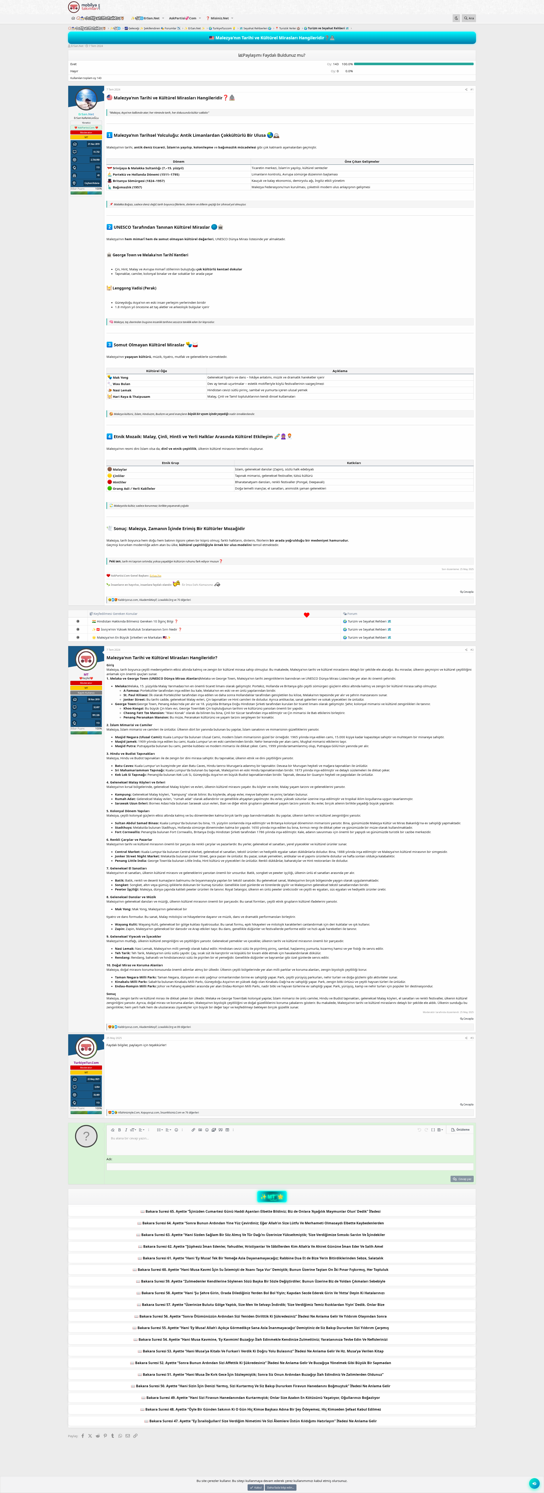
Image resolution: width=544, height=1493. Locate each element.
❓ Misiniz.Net (217, 18)
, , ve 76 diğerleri (158, 1112)
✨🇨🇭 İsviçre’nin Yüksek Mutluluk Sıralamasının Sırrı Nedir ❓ (137, 629)
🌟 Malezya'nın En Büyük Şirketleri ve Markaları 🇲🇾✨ (131, 637)
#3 (472, 1038)
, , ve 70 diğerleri (154, 600)
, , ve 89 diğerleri (154, 1027)
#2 (472, 650)
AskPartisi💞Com (182, 18)
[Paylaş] (466, 89)
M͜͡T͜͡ (271, 1196)
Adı (108, 1159)
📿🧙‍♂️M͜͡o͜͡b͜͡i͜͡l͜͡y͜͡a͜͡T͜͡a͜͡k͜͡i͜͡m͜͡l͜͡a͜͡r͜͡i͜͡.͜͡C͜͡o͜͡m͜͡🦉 (100, 18)
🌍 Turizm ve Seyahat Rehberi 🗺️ (367, 621)
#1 (472, 89)
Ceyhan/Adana (92, 183)
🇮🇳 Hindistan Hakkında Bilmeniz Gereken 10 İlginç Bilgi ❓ (135, 621)
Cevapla (468, 592)
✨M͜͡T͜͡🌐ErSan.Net (145, 18)
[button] (163, 18)
